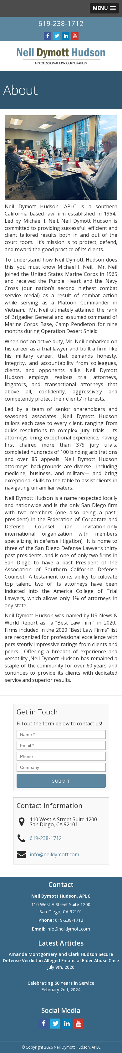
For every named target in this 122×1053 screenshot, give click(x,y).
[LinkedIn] (65, 36)
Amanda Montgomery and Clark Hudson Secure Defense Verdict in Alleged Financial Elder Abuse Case (61, 957)
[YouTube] (75, 36)
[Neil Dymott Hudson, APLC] (61, 55)
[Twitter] (56, 36)
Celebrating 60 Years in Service (61, 983)
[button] (104, 8)
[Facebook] (47, 36)
